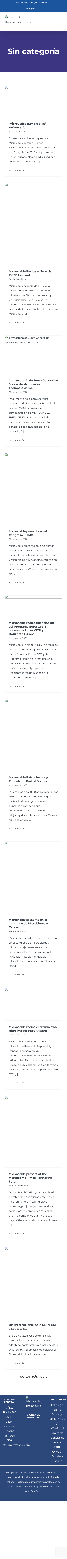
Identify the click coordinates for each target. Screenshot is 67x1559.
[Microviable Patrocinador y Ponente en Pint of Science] (33, 735)
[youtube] (31, 1429)
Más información (16, 170)
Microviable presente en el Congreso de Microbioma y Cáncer (28, 923)
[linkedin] (33, 1423)
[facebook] (28, 1423)
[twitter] (39, 1423)
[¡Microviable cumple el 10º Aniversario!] (33, 101)
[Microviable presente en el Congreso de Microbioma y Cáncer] (33, 877)
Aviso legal (14, 1477)
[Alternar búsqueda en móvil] (55, 20)
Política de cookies (25, 1486)
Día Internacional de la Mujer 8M (32, 1325)
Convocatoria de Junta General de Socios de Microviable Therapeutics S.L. (33, 384)
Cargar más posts (33, 1376)
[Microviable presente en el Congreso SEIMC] (33, 489)
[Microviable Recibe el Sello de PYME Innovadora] (33, 224)
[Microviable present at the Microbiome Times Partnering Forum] (33, 1131)
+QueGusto (36, 1491)
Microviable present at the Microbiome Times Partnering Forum (30, 1177)
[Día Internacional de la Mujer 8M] (33, 1282)
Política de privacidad (33, 1477)
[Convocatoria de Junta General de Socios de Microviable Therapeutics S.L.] (33, 355)
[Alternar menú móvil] (61, 20)
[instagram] (36, 1429)
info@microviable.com (40, 2)
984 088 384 (10, 1438)
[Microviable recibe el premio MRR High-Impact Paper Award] (33, 1004)
